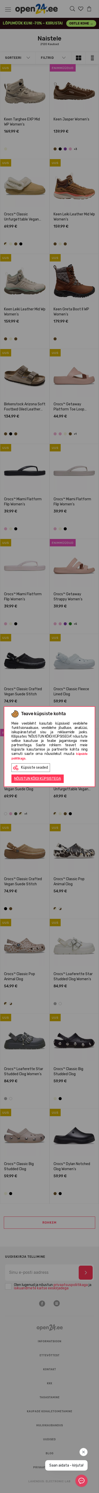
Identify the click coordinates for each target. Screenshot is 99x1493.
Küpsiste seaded (34, 767)
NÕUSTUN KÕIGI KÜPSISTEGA (37, 779)
